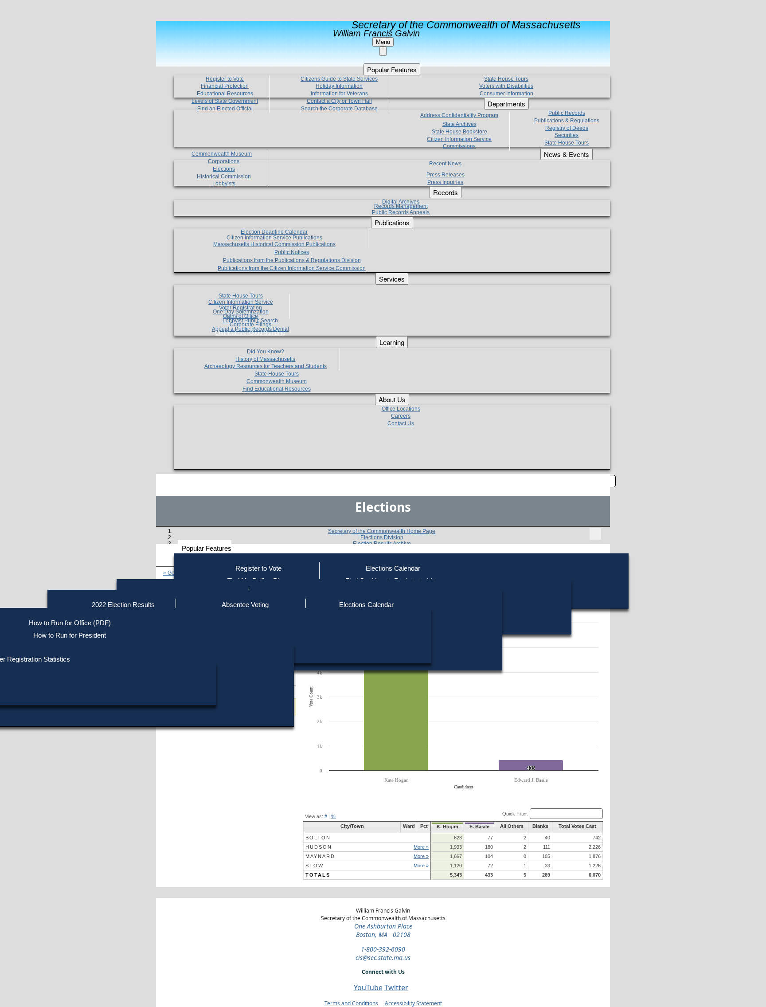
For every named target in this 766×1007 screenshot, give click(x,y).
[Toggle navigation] (595, 534)
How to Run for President (69, 635)
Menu (383, 42)
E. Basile (479, 826)
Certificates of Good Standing (250, 333)
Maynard (320, 856)
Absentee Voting (245, 604)
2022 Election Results (123, 604)
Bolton (318, 837)
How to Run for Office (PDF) (70, 623)
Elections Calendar (393, 568)
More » (421, 847)
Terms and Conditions (351, 1003)
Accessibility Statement (413, 1003)
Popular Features (206, 548)
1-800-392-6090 (383, 949)
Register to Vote (258, 568)
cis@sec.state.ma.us (383, 957)
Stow (314, 865)
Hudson (318, 847)
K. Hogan (447, 826)
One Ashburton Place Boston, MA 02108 (383, 930)
